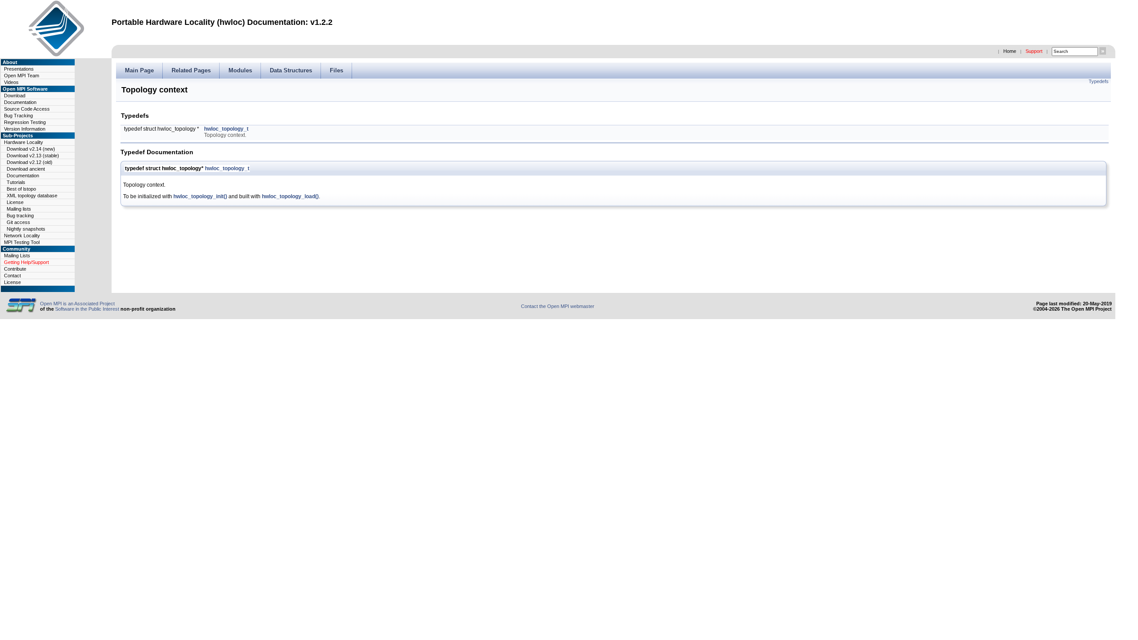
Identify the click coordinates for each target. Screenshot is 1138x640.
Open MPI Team (21, 75)
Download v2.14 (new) (31, 149)
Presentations (19, 69)
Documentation (20, 102)
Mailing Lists (17, 255)
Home (1009, 51)
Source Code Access (27, 109)
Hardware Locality (23, 142)
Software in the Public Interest (87, 309)
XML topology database (32, 195)
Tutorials (16, 182)
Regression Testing (25, 122)
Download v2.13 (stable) (33, 155)
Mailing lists (19, 209)
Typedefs (1099, 81)
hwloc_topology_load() (290, 196)
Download (14, 95)
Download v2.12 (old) (29, 162)
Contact (12, 275)
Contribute (15, 269)
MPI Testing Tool (22, 242)
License (15, 202)
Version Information (24, 129)
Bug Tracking (18, 115)
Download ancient (26, 169)
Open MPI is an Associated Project (77, 303)
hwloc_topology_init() (200, 196)
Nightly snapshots (26, 229)
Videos (11, 82)
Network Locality (22, 235)
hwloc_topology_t (226, 129)
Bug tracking (20, 215)
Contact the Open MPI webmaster (557, 306)
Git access (18, 222)
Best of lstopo (21, 189)
